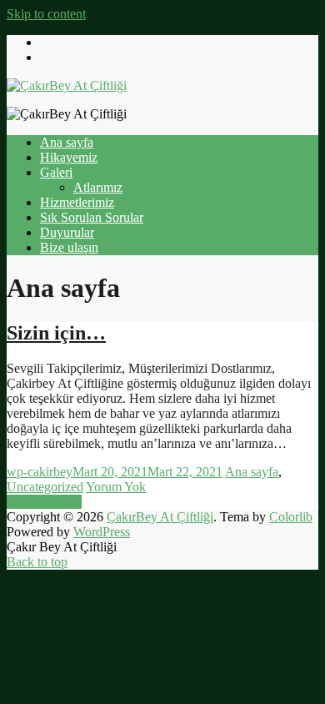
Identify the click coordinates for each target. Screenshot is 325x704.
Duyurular (67, 232)
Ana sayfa (66, 142)
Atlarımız (97, 187)
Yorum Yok (116, 487)
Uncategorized (45, 487)
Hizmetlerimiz (77, 202)
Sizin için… (56, 333)
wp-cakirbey (39, 472)
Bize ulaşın (69, 247)
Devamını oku (44, 502)
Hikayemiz (69, 157)
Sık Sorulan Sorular (91, 217)
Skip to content (46, 14)
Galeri (56, 172)
